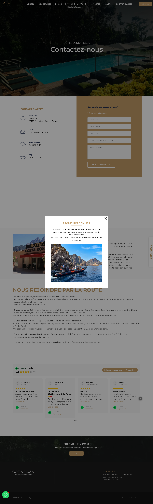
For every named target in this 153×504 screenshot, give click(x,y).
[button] (5, 494)
